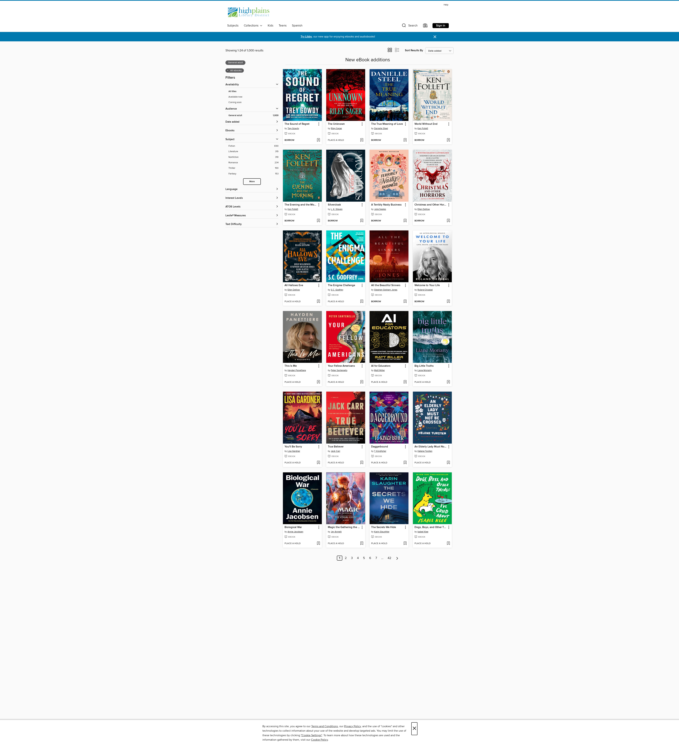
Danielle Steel (381, 128)
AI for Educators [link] (380, 366)
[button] (409, 26)
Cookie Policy (319, 740)
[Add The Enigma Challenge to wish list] (361, 301)
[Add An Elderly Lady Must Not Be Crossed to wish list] (448, 463)
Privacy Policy (352, 726)
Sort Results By (414, 50)
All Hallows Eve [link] (294, 285)
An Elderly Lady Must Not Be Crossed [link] (430, 446)
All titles (232, 91)
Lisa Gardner (294, 451)
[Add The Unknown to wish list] (361, 140)
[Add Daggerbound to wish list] (405, 463)
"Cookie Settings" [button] (311, 735)
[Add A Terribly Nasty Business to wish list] (405, 221)
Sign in (440, 26)
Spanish (297, 26)
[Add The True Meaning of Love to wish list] (405, 140)
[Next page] (397, 558)
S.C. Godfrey (337, 289)
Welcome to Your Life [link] (427, 285)
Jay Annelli (336, 531)
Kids (270, 26)
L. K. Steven (337, 209)
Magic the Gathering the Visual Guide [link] (344, 527)
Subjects (233, 26)
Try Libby (306, 37)
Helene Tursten (424, 451)
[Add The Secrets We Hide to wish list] (405, 543)
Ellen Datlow (423, 209)
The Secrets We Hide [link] (383, 527)
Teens (283, 26)
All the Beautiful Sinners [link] (385, 285)
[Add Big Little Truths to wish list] (448, 382)
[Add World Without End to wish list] (448, 140)
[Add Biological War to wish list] (318, 543)
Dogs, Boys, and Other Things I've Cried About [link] (430, 527)
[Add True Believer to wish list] (361, 463)
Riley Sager (336, 128)
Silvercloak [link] (334, 204)
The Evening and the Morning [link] (301, 204)
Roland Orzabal (425, 289)
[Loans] (425, 26)
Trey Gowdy (293, 128)
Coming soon (235, 102)
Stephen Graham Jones (385, 289)
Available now (235, 96)
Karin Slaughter (381, 531)
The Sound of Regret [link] (297, 124)
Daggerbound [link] (379, 446)
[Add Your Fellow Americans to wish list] (361, 382)
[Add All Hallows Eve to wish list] (318, 301)
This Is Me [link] (291, 366)
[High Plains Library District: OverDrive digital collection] (248, 12)
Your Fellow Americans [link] (341, 366)
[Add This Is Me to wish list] (318, 382)
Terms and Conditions (324, 726)
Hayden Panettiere (297, 370)
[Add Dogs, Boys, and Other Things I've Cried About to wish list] (448, 543)
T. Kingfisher (380, 451)
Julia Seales (380, 209)
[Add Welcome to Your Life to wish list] (448, 301)
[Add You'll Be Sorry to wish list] (318, 463)
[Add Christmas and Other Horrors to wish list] (448, 221)
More (252, 181)
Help (446, 5)
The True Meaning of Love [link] (387, 124)
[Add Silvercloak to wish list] (361, 221)
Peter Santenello (339, 370)
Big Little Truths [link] (424, 366)
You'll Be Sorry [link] (293, 446)
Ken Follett (422, 128)
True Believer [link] (336, 446)
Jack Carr (335, 451)
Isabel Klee (422, 531)
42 (389, 558)
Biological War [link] (293, 527)
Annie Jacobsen (295, 531)
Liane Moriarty (424, 370)
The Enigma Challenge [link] (341, 285)
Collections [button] (252, 26)
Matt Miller (379, 370)
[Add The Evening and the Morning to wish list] (318, 221)
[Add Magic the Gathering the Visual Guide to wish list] (361, 543)
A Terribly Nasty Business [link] (386, 204)
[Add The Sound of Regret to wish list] (318, 140)
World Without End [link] (425, 124)
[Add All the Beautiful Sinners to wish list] (405, 301)
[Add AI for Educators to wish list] (405, 382)
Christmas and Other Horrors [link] (430, 204)
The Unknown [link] (336, 124)
